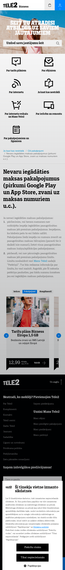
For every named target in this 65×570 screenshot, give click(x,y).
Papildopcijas (34, 565)
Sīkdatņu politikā (40, 527)
